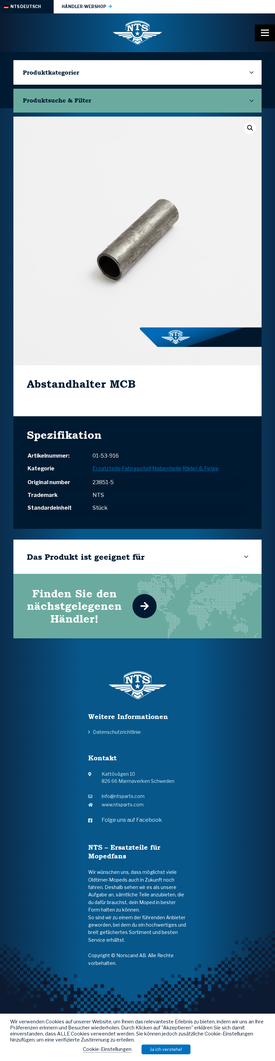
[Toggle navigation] (265, 33)
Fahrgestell (136, 468)
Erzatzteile (107, 468)
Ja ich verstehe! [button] (166, 1049)
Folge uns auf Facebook (132, 820)
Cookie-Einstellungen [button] (107, 1049)
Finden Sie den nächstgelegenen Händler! (74, 606)
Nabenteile (166, 468)
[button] (250, 128)
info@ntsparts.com (123, 796)
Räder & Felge (200, 468)
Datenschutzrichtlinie (117, 732)
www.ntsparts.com (123, 804)
